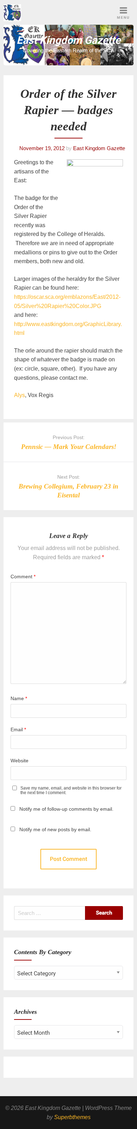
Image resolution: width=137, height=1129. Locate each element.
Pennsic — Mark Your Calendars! (68, 446)
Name (19, 698)
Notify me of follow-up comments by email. (66, 809)
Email (18, 729)
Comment (23, 576)
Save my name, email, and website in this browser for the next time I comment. (71, 790)
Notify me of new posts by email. (55, 829)
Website (19, 760)
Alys (19, 395)
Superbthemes (72, 1117)
